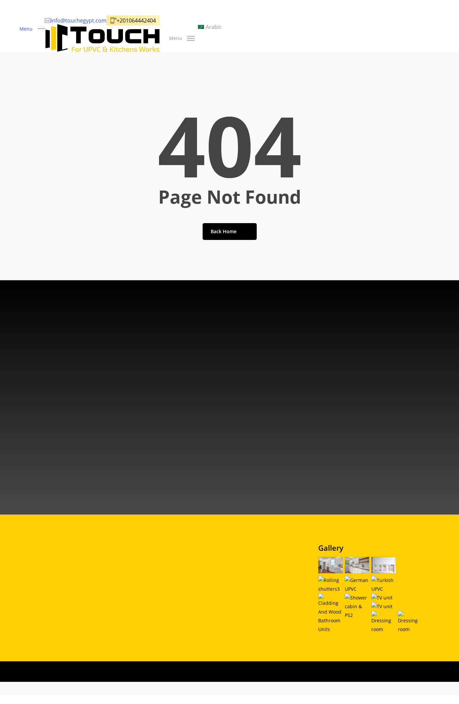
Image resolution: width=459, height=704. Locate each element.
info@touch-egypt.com (81, 436)
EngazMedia (311, 689)
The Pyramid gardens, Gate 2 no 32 (95, 411)
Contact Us (223, 622)
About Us (221, 589)
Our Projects (225, 611)
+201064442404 (70, 462)
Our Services (225, 600)
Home (216, 578)
